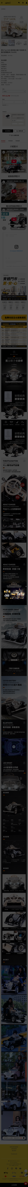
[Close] (26, 586)
